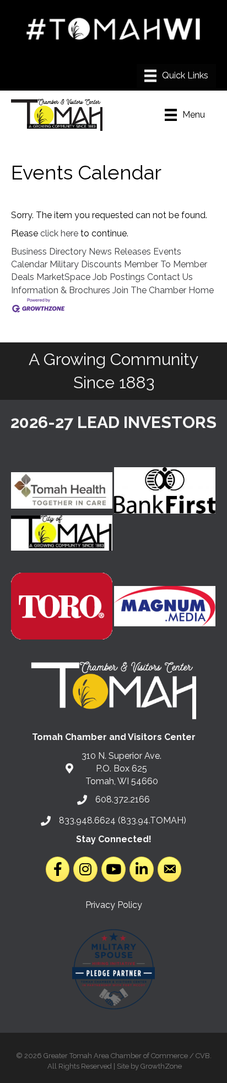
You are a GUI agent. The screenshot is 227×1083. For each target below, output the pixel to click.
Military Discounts (86, 264)
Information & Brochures (60, 290)
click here (59, 233)
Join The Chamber (149, 290)
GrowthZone (161, 1066)
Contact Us (170, 277)
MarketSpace (63, 277)
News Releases (120, 251)
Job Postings (119, 277)
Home (201, 290)
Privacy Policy (113, 905)
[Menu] (176, 75)
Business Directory (49, 251)
